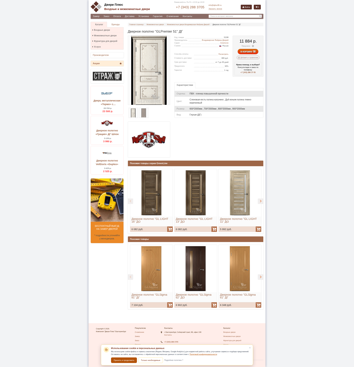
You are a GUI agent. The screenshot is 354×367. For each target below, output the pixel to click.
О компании (172, 16)
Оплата (117, 16)
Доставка (129, 16)
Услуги (97, 47)
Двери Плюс (113, 4)
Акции (96, 63)
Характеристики (185, 85)
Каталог (99, 24)
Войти (247, 7)
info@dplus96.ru (215, 5)
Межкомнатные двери (105, 35)
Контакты (187, 16)
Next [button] (260, 201)
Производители (101, 55)
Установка (143, 16)
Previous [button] (130, 201)
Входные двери (102, 30)
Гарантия (157, 16)
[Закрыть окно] (250, 348)
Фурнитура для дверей (105, 41)
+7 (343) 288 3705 (190, 7)
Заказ (106, 16)
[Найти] (260, 16)
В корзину (246, 51)
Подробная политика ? (173, 360)
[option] (151, 200)
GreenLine (224, 43)
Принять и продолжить (124, 360)
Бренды (116, 24)
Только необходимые (150, 360)
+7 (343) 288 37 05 (248, 72)
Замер (96, 16)
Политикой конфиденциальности (203, 354)
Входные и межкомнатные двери (127, 9)
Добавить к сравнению (249, 58)
